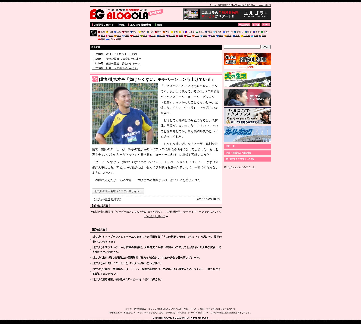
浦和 (159, 32)
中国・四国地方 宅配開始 (238, 152)
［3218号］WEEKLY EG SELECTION (114, 58)
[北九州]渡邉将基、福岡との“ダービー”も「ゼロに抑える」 (128, 279)
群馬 (151, 32)
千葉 (176, 32)
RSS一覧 (230, 146)
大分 (111, 39)
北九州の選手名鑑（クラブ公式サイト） (118, 191)
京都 (153, 35)
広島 (213, 35)
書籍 (159, 24)
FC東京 (191, 32)
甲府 (258, 32)
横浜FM (229, 32)
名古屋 (136, 35)
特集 (122, 24)
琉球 (119, 39)
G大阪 (162, 35)
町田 (210, 32)
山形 (119, 32)
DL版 (257, 24)
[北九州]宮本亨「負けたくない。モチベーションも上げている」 (157, 79)
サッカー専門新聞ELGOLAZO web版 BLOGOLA (127, 14)
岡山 (189, 35)
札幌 (103, 32)
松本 (266, 32)
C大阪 (172, 35)
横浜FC (240, 32)
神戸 (181, 35)
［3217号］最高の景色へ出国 (109, 53)
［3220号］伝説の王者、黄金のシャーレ (116, 67)
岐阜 (145, 35)
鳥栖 (256, 35)
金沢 (111, 35)
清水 (119, 35)
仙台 (111, 32)
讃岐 (205, 35)
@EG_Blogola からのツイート (239, 167)
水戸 (135, 32)
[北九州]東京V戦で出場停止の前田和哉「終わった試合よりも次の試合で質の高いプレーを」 (147, 257)
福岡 (237, 35)
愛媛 (229, 35)
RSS (267, 24)
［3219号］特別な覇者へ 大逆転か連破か (116, 63)
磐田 (127, 35)
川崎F (218, 32)
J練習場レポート (104, 24)
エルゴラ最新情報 (140, 24)
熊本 (103, 39)
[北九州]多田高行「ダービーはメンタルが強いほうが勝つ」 (128, 211)
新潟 (103, 35)
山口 (197, 35)
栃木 (143, 32)
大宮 (167, 32)
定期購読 (245, 24)
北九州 (246, 35)
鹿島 (127, 32)
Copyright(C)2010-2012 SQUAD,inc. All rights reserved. (180, 318)
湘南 (249, 32)
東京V (201, 32)
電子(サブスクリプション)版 (240, 159)
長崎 (264, 35)
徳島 (221, 35)
